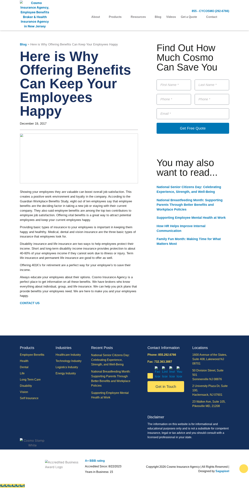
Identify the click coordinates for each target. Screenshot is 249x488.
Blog (158, 17)
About (95, 17)
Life (22, 373)
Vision (24, 392)
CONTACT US (30, 303)
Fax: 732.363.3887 (159, 361)
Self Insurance (29, 398)
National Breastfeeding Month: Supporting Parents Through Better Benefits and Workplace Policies (190, 204)
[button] (227, 17)
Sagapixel (222, 471)
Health (24, 360)
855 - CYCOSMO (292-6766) (210, 11)
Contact (211, 17)
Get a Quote (189, 17)
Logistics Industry (67, 367)
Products (115, 17)
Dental (24, 367)
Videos (171, 17)
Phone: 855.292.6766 (161, 354)
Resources (138, 17)
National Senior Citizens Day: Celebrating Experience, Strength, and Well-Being (110, 360)
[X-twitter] (150, 376)
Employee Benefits (32, 354)
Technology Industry (68, 360)
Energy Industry (66, 373)
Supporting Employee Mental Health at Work (191, 217)
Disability (26, 385)
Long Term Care (30, 379)
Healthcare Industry (68, 354)
